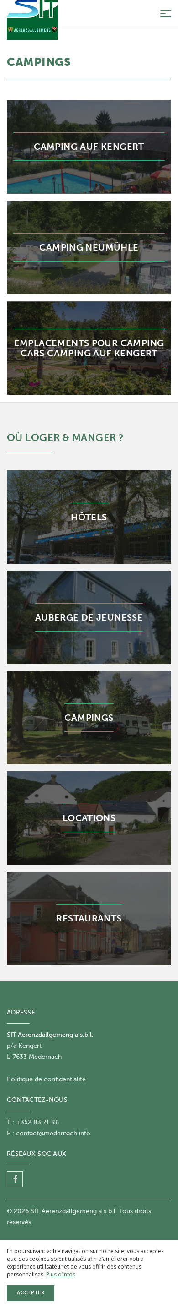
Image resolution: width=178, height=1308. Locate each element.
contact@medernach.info (53, 1133)
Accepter (30, 1292)
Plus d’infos (60, 1274)
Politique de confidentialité (46, 1079)
